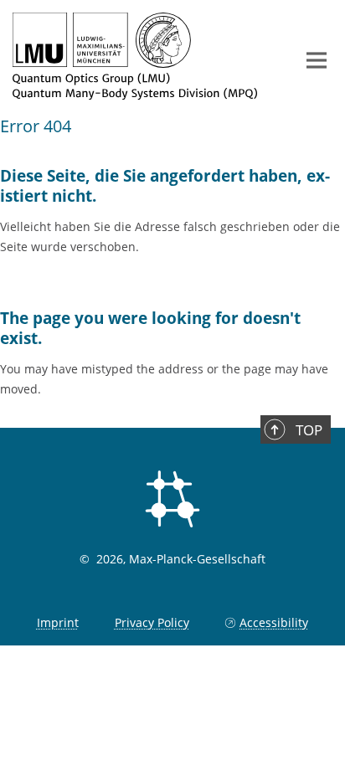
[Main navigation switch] (316, 60)
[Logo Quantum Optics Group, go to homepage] (141, 56)
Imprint (58, 622)
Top (309, 430)
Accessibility (273, 622)
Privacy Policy (152, 622)
